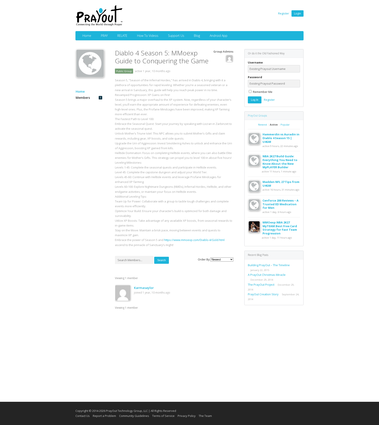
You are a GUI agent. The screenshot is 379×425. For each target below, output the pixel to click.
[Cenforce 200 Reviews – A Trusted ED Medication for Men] (255, 209)
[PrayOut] (99, 25)
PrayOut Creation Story (263, 294)
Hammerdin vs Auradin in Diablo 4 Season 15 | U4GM (281, 138)
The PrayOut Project (261, 285)
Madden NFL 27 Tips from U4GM (281, 184)
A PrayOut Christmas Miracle (267, 275)
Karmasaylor (144, 288)
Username (255, 62)
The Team (205, 416)
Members (88, 98)
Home (86, 36)
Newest (262, 124)
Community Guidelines (134, 416)
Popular (285, 124)
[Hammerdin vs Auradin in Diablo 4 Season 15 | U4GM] (255, 143)
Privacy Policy (187, 416)
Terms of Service (163, 416)
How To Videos (147, 36)
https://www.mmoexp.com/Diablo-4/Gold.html (194, 240)
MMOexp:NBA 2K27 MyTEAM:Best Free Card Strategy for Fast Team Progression (280, 228)
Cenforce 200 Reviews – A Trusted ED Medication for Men (281, 204)
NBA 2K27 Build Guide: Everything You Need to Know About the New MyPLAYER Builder (280, 161)
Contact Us (82, 416)
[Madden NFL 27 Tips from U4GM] (255, 191)
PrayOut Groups (257, 115)
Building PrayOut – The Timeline (269, 265)
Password (255, 77)
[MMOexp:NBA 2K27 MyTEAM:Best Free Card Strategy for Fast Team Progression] (255, 231)
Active (274, 124)
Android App (218, 36)
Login (297, 13)
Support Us (176, 36)
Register (283, 13)
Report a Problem (104, 416)
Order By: (204, 259)
